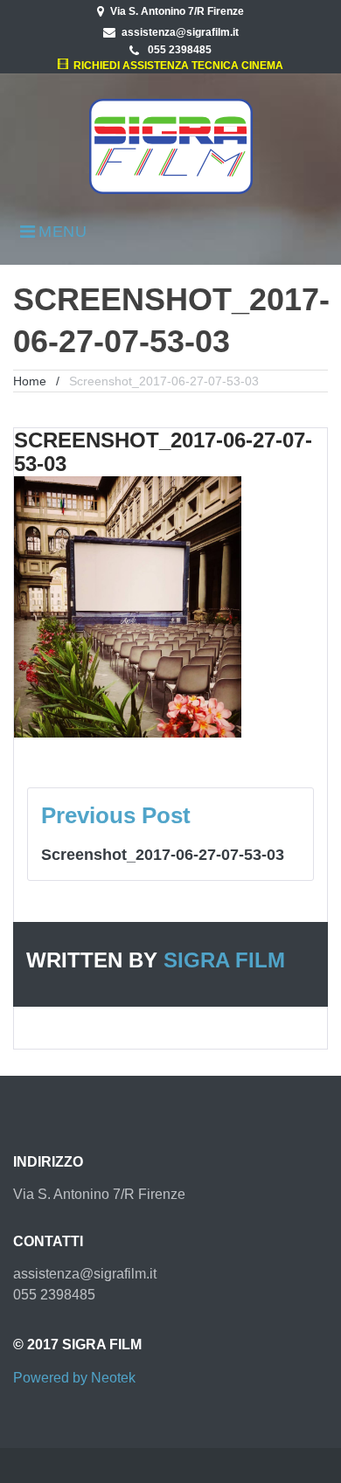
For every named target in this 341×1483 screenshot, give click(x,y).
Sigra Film (224, 960)
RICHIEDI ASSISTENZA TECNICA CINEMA (175, 65)
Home (29, 381)
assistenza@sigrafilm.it (180, 32)
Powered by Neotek (74, 1377)
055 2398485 (178, 50)
